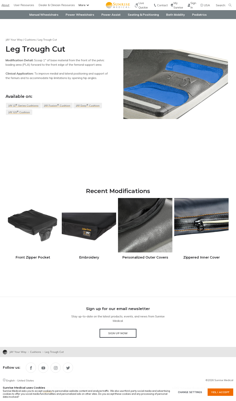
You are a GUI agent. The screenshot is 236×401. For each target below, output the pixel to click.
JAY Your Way (14, 39)
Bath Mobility (175, 14)
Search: (221, 5)
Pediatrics (199, 14)
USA (207, 5)
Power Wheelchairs (80, 14)
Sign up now (118, 333)
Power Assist (111, 14)
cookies (47, 390)
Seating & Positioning (143, 14)
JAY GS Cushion (19, 112)
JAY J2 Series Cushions (23, 105)
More (82, 5)
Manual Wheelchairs (43, 14)
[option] (33, 229)
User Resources (24, 5)
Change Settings (190, 392)
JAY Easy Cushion (88, 105)
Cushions (30, 39)
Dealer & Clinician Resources (57, 5)
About (5, 5)
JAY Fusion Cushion (57, 105)
